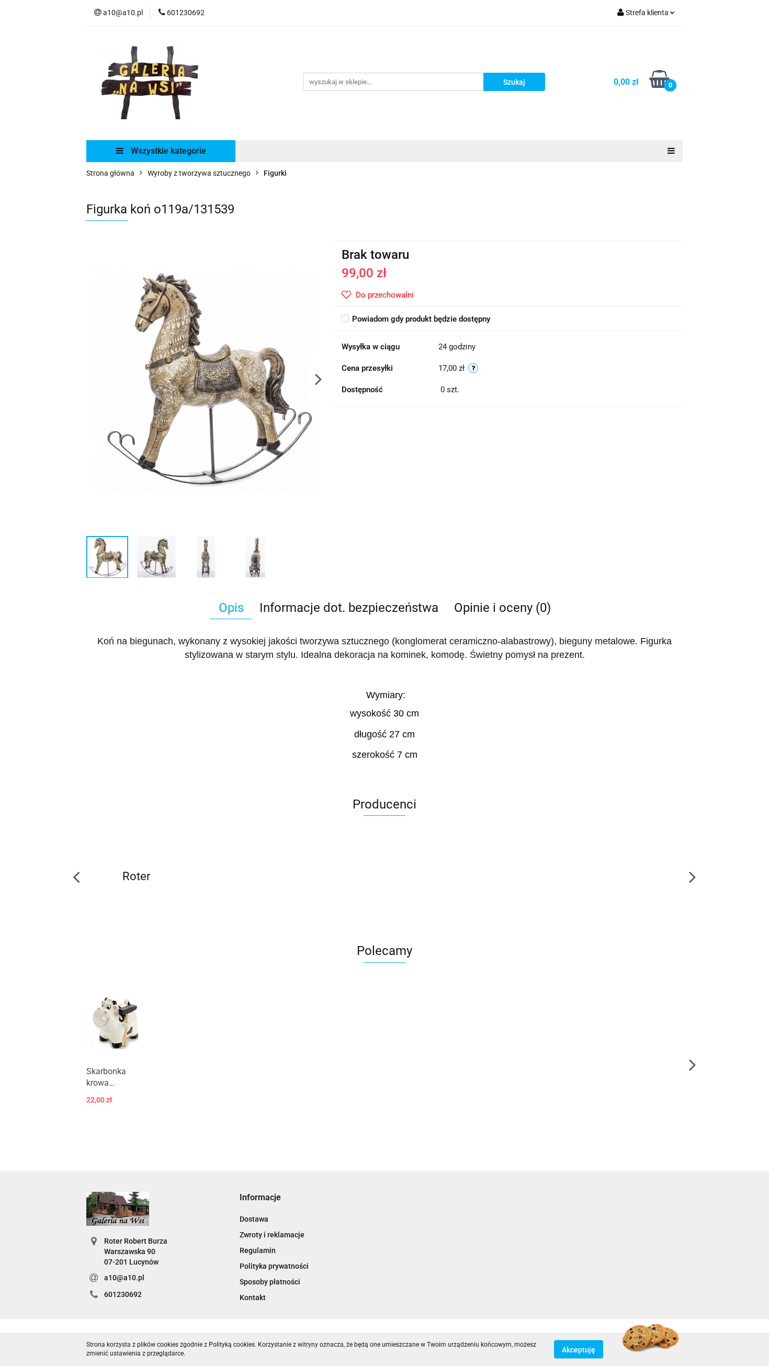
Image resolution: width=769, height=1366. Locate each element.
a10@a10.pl (124, 1277)
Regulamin (258, 1250)
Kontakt (253, 1297)
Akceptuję (578, 1349)
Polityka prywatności (274, 1266)
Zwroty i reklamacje (272, 1235)
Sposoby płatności (270, 1282)
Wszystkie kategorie (167, 151)
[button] (260, 1198)
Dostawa (254, 1219)
